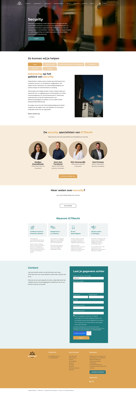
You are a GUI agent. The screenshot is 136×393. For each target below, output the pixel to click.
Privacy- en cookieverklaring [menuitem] (66, 390)
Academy (71, 369)
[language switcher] (100, 3)
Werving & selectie (59, 3)
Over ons (84, 3)
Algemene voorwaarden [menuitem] (51, 390)
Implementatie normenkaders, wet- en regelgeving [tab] (71, 64)
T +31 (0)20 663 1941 (53, 357)
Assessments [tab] (92, 64)
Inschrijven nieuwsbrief (98, 372)
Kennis (68, 3)
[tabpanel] (68, 96)
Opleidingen (47, 3)
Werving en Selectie (74, 368)
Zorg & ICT (71, 363)
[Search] (117, 3)
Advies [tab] (35, 64)
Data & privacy (72, 357)
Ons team (71, 364)
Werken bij (76, 3)
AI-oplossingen (37, 3)
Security (71, 359)
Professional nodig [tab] (49, 64)
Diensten (28, 3)
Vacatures (71, 366)
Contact (92, 3)
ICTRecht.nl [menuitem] (41, 390)
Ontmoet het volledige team (68, 176)
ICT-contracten (72, 361)
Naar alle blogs (68, 205)
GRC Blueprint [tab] (35, 68)
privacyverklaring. (97, 329)
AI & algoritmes (73, 356)
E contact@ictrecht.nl (54, 356)
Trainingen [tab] (49, 68)
